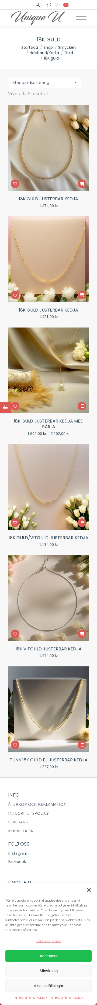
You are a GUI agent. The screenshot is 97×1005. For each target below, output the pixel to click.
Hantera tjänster (48, 941)
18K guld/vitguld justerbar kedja (48, 538)
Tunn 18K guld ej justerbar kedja (49, 760)
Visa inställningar (48, 985)
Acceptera (49, 956)
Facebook (17, 861)
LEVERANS (18, 821)
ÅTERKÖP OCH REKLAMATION (37, 804)
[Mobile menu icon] (81, 18)
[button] (89, 890)
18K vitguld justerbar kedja (49, 649)
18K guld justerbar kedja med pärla (49, 424)
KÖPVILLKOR (20, 830)
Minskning (49, 970)
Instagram (17, 853)
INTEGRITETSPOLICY (30, 998)
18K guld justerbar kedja (48, 199)
